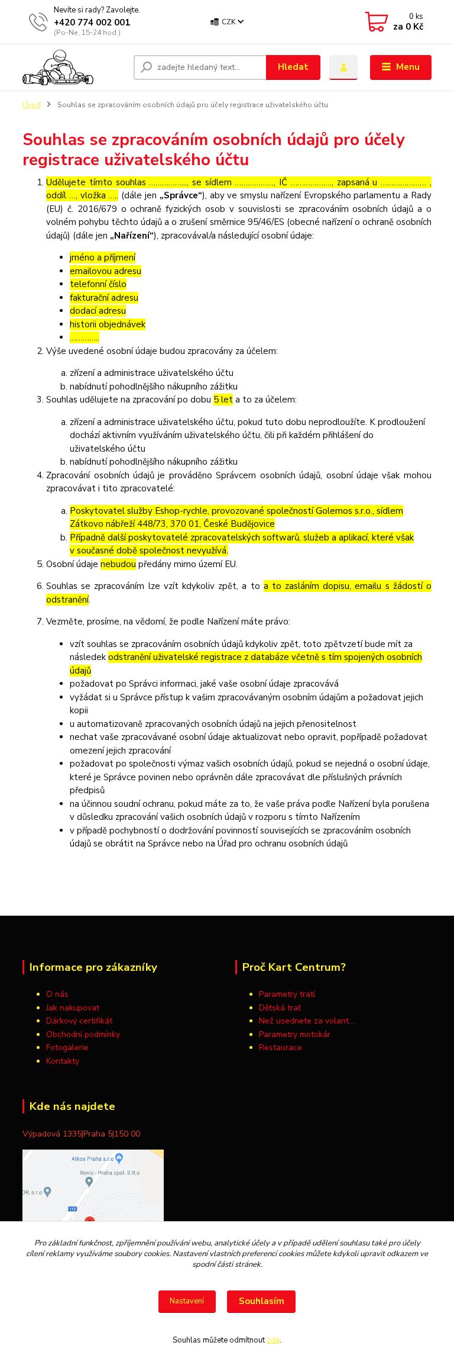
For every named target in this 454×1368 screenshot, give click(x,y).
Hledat (293, 67)
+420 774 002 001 (92, 22)
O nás (57, 994)
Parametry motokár (294, 1034)
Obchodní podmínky (83, 1034)
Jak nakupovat (72, 1007)
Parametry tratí (288, 994)
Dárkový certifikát (79, 1020)
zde (273, 1340)
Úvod (31, 105)
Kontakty (62, 1061)
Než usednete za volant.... (307, 1020)
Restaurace (280, 1047)
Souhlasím (261, 1301)
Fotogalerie (67, 1047)
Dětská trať (280, 1007)
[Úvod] (73, 67)
